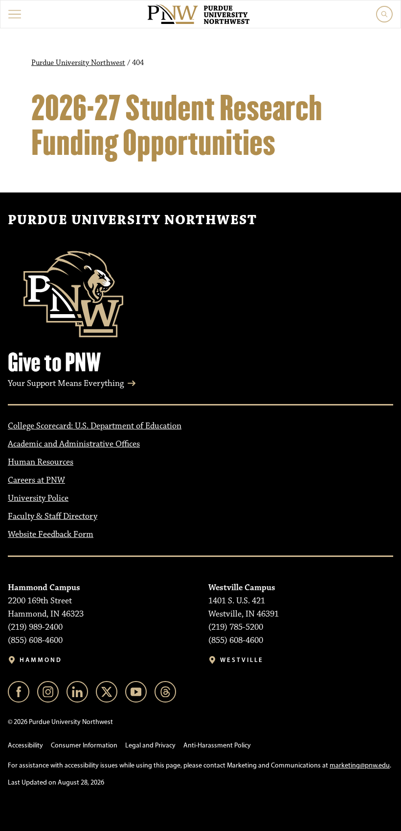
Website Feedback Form (50, 534)
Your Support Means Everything (66, 383)
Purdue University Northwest (78, 63)
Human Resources (40, 462)
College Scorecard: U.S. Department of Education (94, 426)
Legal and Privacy (150, 745)
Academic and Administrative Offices (74, 444)
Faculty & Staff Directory (52, 516)
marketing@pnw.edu (360, 765)
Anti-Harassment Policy (217, 745)
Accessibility (25, 745)
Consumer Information (84, 745)
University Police (38, 498)
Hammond (41, 659)
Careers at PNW (36, 480)
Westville (242, 659)
